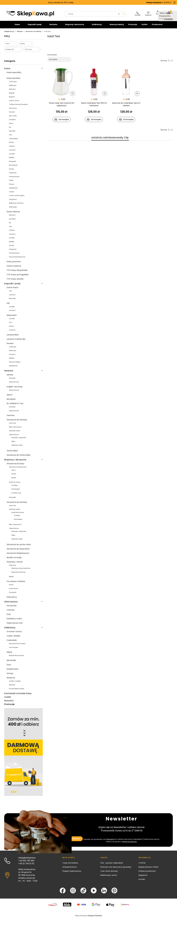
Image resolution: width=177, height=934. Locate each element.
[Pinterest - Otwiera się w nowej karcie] (114, 890)
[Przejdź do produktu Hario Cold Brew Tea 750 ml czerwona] (94, 82)
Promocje (132, 24)
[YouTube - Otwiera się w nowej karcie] (93, 890)
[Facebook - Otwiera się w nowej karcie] (62, 890)
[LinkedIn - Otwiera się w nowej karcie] (104, 890)
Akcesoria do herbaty (33, 31)
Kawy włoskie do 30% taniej (41, 2)
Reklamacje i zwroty (108, 875)
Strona (164, 60)
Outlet (144, 24)
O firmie (142, 863)
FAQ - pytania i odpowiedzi (111, 863)
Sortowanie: (52, 55)
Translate (168, 19)
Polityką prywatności (129, 842)
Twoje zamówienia (70, 863)
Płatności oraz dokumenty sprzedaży (115, 867)
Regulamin (111, 839)
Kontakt (142, 879)
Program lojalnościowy (71, 871)
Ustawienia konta (69, 867)
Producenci (157, 24)
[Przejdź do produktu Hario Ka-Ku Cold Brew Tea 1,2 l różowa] (126, 82)
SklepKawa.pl (9, 31)
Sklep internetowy (88, 916)
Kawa (17, 24)
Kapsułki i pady (35, 24)
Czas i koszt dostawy (109, 871)
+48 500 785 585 (26, 860)
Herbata (53, 24)
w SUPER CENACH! (143, 2)
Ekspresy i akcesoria (74, 24)
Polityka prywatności (147, 871)
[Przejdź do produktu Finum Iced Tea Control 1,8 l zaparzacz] (61, 82)
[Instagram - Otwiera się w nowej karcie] (73, 890)
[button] (124, 14)
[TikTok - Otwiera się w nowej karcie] (83, 890)
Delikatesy (97, 24)
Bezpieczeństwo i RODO (148, 867)
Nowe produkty (117, 24)
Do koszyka (64, 119)
